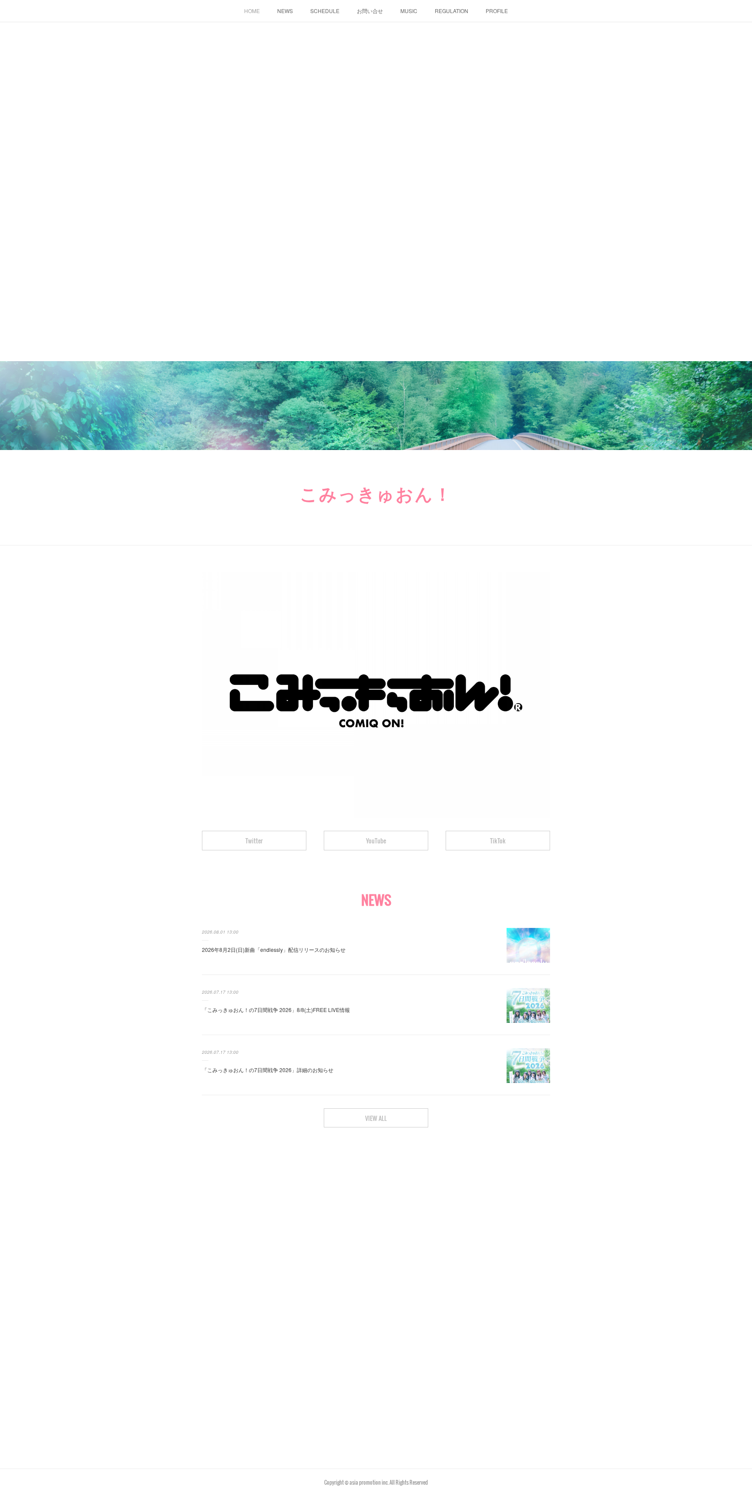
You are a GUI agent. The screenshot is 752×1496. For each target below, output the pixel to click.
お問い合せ (370, 10)
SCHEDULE (324, 10)
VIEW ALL (376, 1118)
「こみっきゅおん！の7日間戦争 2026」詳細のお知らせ (267, 1069)
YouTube (376, 840)
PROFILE (497, 10)
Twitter (254, 840)
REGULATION (451, 10)
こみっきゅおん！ (376, 493)
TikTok (498, 840)
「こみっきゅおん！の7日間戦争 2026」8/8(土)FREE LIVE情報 (276, 1009)
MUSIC (408, 10)
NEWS (285, 10)
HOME (252, 10)
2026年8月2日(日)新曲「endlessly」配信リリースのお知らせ (274, 949)
